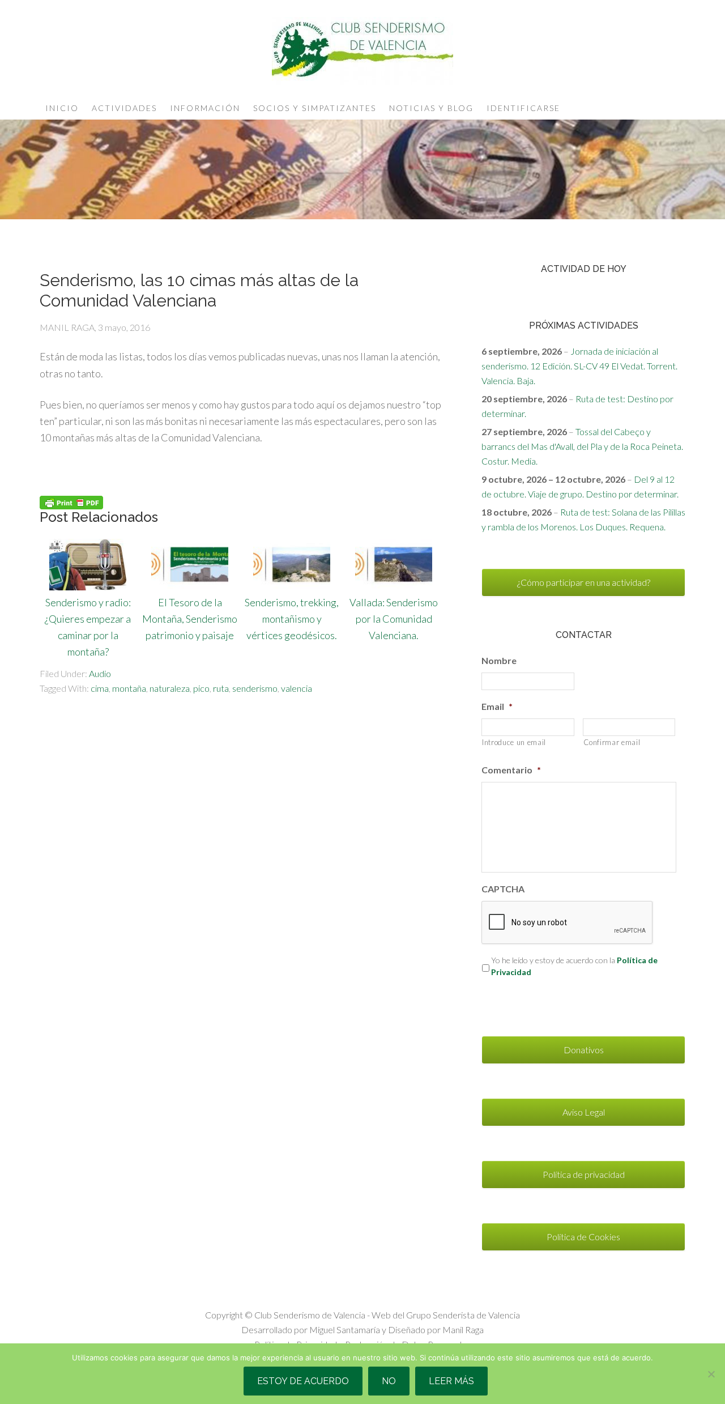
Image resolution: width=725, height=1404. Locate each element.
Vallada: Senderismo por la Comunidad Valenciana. (393, 618)
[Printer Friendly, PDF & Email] (71, 502)
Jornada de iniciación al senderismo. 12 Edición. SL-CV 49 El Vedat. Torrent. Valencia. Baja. (579, 366)
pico (201, 688)
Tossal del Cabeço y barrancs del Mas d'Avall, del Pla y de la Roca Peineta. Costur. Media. (582, 446)
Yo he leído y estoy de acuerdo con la (574, 966)
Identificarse (523, 108)
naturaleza (170, 688)
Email (497, 706)
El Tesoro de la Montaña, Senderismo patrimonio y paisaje (189, 618)
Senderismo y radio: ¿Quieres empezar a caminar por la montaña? (88, 627)
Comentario (511, 769)
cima (100, 688)
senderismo (255, 688)
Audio (100, 673)
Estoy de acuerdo (303, 1381)
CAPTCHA (502, 888)
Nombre (499, 660)
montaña (129, 688)
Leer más (451, 1381)
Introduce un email (514, 742)
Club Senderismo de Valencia (362, 51)
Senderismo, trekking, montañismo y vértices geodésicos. (292, 618)
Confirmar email (612, 742)
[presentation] (567, 923)
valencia (296, 688)
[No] (711, 1374)
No (389, 1381)
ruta (221, 688)
